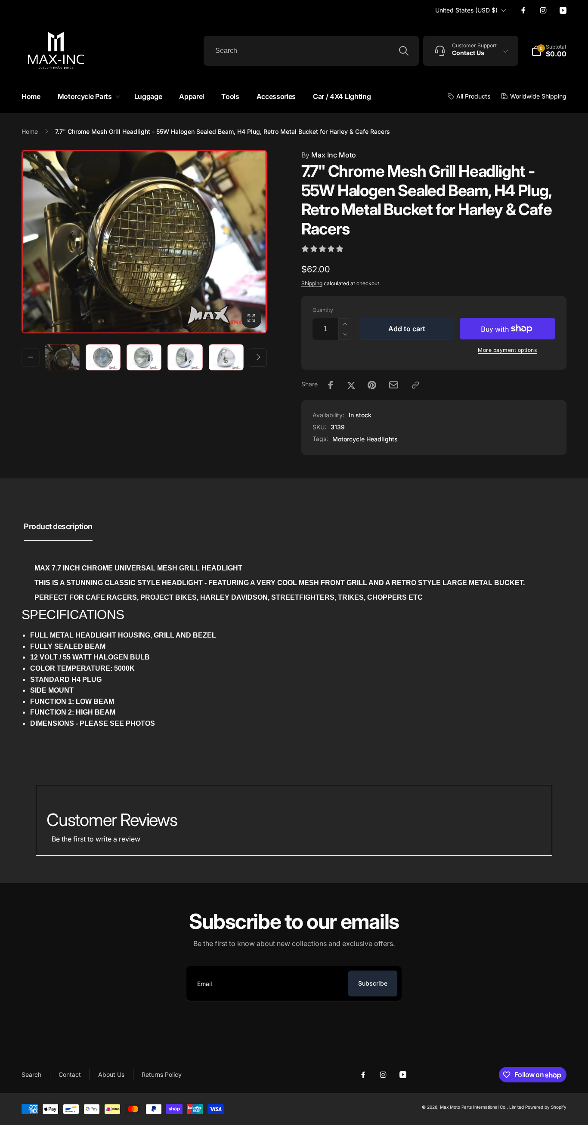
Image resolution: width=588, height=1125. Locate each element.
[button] (87, 96)
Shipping (311, 283)
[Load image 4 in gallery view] (184, 357)
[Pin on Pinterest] (372, 385)
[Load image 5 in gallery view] (226, 357)
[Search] (403, 50)
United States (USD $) (466, 10)
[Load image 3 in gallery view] (144, 357)
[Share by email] (393, 384)
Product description (58, 526)
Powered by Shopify (545, 1107)
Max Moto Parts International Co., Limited (482, 1107)
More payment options (507, 350)
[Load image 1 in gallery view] (62, 357)
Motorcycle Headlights (365, 439)
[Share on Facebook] (330, 385)
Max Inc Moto (328, 155)
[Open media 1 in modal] (144, 241)
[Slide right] (258, 357)
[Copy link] (415, 385)
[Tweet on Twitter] (351, 385)
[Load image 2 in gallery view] (103, 357)
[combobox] (311, 51)
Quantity (323, 310)
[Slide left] (31, 357)
